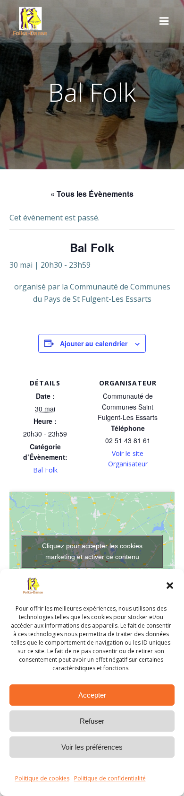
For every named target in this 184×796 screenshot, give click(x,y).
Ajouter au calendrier (93, 343)
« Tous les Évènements (92, 193)
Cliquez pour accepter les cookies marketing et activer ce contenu (92, 551)
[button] (170, 585)
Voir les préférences (92, 747)
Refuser (92, 721)
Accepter (92, 695)
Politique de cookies (42, 778)
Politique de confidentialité (110, 778)
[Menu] (164, 21)
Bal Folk (45, 469)
